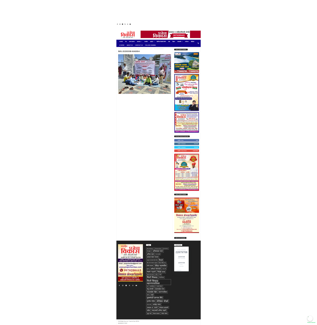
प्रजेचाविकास (152, 286)
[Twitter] (125, 24)
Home (121, 41)
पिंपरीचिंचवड (161, 277)
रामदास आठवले (163, 307)
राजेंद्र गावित (149, 304)
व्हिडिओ (192, 41)
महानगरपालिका (163, 292)
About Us (130, 45)
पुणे (147, 286)
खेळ (169, 41)
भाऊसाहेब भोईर (152, 292)
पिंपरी (160, 274)
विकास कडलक (156, 313)
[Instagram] (120, 24)
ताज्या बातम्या (132, 41)
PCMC (149, 251)
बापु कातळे (150, 289)
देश (126, 41)
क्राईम (151, 41)
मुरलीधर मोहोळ (151, 301)
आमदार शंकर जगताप (152, 257)
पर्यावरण (156, 274)
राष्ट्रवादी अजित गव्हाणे (159, 310)
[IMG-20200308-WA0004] (144, 74)
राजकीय (146, 41)
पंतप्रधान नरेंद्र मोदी (150, 274)
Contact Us (139, 45)
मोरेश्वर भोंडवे (162, 301)
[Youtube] (130, 24)
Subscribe (195, 150)
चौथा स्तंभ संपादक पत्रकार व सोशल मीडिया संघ (156, 262)
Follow (196, 143)
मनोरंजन (187, 41)
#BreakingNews (150, 248)
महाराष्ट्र (139, 41)
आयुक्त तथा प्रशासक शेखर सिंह (152, 260)
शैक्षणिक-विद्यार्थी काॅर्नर (161, 41)
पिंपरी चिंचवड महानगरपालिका (153, 282)
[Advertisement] (158, 11)
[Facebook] (117, 24)
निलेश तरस (161, 272)
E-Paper (121, 45)
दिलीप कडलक (150, 265)
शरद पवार (164, 313)
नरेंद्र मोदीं (164, 268)
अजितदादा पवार (158, 251)
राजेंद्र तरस (157, 304)
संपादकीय (179, 41)
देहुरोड (148, 268)
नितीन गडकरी (151, 272)
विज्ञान (173, 41)
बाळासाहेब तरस (159, 289)
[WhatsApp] (128, 24)
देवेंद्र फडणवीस (160, 265)
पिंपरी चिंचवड (152, 277)
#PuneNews (165, 248)
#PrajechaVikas (158, 248)
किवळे (161, 260)
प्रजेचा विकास (159, 286)
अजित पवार (150, 254)
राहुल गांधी (149, 313)
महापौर (148, 294)
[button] (198, 43)
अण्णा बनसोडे (158, 254)
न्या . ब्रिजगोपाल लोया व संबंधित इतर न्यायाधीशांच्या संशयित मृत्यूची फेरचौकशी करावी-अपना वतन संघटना (137, 48)
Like (197, 140)
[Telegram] (122, 24)
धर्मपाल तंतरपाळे (156, 269)
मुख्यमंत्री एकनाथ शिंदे (154, 298)
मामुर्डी (152, 294)
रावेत (148, 310)
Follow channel (150, 45)
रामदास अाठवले (152, 307)
